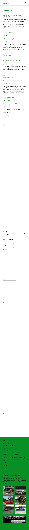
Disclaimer (6, 462)
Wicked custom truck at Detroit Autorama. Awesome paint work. (13, 104)
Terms (5, 464)
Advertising (6, 448)
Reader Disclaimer (7, 467)
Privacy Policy (6, 459)
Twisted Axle (11, 443)
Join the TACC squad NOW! (9, 405)
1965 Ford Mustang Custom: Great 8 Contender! (12, 39)
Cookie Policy (6, 460)
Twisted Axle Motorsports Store (10, 447)
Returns (5, 465)
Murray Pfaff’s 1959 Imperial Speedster (13, 15)
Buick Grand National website (18, 457)
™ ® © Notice (7, 468)
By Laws (5, 457)
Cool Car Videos (6, 16)
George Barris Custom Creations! (11, 60)
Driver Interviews (6, 83)
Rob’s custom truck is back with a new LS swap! (13, 81)
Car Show (5, 41)
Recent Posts (6, 450)
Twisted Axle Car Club (8, 445)
